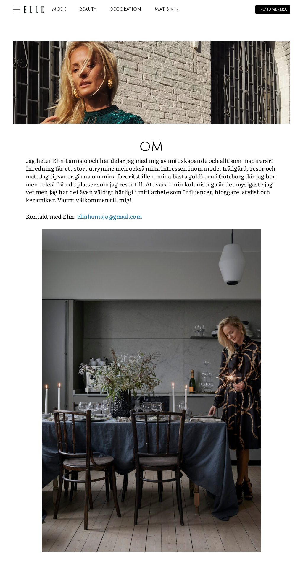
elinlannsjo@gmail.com (109, 216)
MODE (59, 9)
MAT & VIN (167, 9)
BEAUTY (88, 9)
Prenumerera (272, 10)
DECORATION (126, 9)
